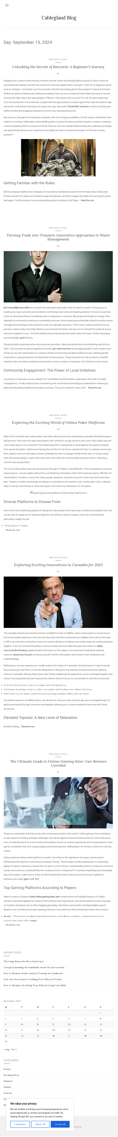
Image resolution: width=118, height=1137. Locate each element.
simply (33, 920)
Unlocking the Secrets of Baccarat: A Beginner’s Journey (58, 66)
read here (84, 106)
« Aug (6, 1049)
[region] (40, 1115)
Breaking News (58, 59)
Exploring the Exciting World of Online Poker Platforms (58, 422)
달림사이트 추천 (31, 879)
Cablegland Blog (59, 17)
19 (53, 1030)
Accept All (60, 1124)
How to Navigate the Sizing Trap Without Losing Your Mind (35, 985)
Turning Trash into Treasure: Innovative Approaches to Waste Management (58, 237)
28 (85, 1035)
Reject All (40, 1124)
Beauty (7, 1069)
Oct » (14, 1049)
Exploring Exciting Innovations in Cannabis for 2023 (58, 564)
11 (38, 1024)
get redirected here (62, 348)
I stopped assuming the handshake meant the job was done (34, 967)
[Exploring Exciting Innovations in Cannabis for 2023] (58, 602)
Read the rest (87, 200)
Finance (8, 1087)
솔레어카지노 (26, 338)
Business (8, 1081)
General (8, 1093)
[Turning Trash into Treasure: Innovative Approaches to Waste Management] (58, 276)
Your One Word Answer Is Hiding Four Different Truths (32, 979)
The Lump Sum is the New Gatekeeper (24, 961)
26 (53, 1035)
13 (69, 1024)
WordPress (77, 1127)
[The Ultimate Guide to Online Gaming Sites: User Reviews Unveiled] (58, 802)
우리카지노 (102, 458)
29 (101, 1035)
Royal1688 (73, 106)
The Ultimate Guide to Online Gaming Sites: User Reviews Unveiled (58, 763)
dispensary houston (22, 654)
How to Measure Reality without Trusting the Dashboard (33, 973)
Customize (20, 1124)
